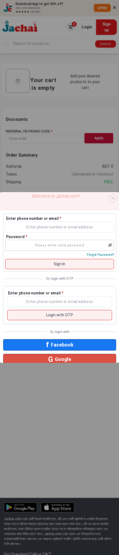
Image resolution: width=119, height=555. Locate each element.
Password (16, 237)
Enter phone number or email (33, 218)
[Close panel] (113, 198)
